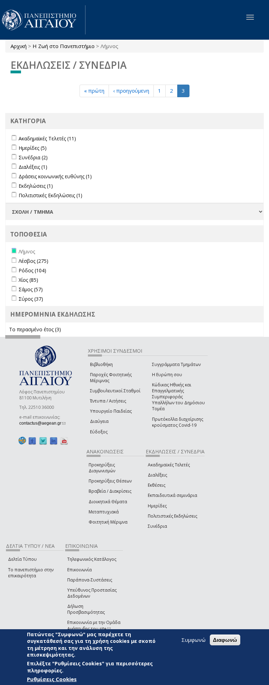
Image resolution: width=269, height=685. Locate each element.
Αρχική (19, 45)
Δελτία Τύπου (22, 559)
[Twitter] (43, 441)
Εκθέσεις (156, 485)
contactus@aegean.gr (42, 423)
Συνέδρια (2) (33, 157)
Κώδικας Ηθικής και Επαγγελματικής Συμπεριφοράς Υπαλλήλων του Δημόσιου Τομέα (178, 397)
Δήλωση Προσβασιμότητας (86, 609)
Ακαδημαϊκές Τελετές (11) (47, 138)
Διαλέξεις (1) (33, 167)
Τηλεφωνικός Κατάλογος (91, 559)
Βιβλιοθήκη (101, 364)
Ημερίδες (157, 506)
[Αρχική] (42, 19)
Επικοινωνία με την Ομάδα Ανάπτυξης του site (93, 625)
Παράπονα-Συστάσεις (89, 580)
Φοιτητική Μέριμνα (108, 522)
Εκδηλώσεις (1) (36, 185)
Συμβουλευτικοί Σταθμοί (115, 391)
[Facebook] (32, 441)
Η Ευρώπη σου (167, 375)
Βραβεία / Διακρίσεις (110, 491)
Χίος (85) (28, 280)
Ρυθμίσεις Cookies (52, 679)
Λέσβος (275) (33, 261)
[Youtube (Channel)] (64, 441)
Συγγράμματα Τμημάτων (176, 364)
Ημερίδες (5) (33, 148)
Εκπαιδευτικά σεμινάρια (172, 495)
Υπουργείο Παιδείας (111, 411)
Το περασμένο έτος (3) (35, 329)
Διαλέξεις (157, 475)
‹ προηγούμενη (131, 90)
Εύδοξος (99, 432)
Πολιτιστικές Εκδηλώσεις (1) (50, 195)
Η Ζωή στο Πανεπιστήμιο (64, 45)
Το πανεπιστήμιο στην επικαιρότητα (31, 573)
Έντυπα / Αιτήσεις (108, 401)
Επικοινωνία (79, 570)
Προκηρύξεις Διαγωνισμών (102, 468)
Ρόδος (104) (32, 270)
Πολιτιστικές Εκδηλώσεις (172, 516)
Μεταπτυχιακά (104, 512)
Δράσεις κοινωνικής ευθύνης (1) (55, 176)
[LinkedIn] (53, 441)
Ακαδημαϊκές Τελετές (169, 465)
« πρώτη (94, 90)
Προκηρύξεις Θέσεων (110, 481)
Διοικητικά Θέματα (108, 502)
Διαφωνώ (225, 640)
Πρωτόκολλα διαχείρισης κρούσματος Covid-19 (177, 422)
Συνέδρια (157, 526)
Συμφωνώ (193, 639)
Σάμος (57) (31, 289)
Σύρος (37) (31, 298)
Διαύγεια (99, 421)
